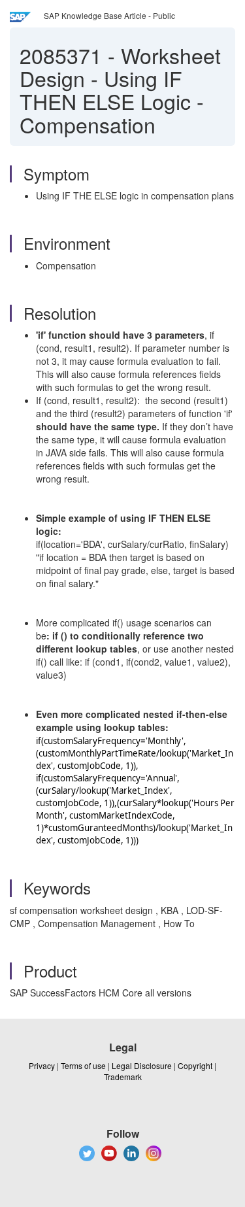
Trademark (123, 1076)
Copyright (195, 1065)
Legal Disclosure (142, 1065)
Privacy (42, 1065)
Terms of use (83, 1065)
